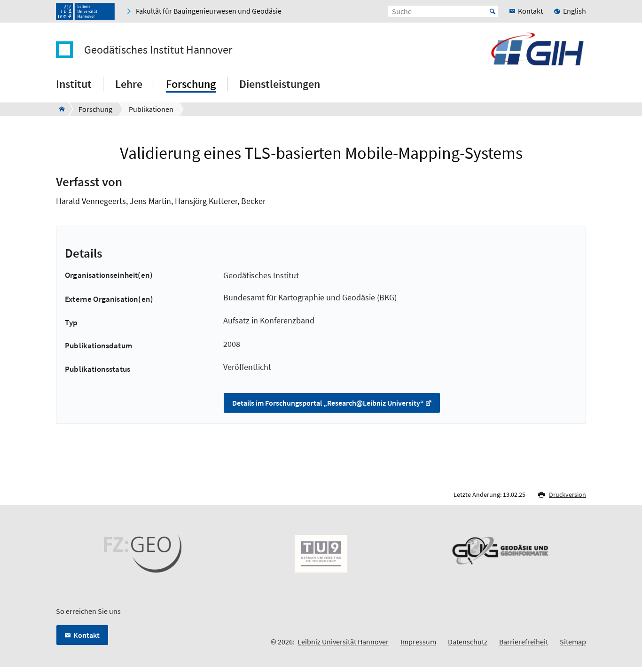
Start (492, 11)
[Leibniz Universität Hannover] (85, 11)
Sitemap (573, 641)
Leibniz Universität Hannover (343, 641)
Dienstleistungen (279, 84)
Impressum (418, 641)
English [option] (574, 11)
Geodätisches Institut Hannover (158, 49)
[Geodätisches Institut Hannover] (59, 109)
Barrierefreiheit (523, 641)
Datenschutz (467, 641)
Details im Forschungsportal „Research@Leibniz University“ (328, 403)
